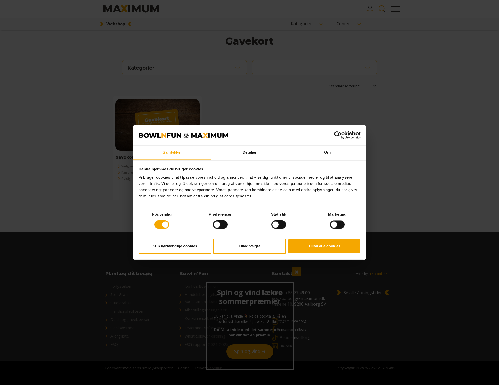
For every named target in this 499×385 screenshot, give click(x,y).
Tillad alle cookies (324, 246)
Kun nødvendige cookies (174, 246)
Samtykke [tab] (172, 152)
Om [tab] (327, 152)
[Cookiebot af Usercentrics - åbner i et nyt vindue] (338, 135)
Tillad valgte (249, 246)
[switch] (220, 225)
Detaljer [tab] (249, 152)
